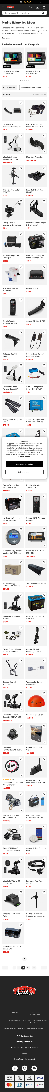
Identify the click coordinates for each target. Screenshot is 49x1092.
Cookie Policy (24, 456)
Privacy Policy (28, 454)
